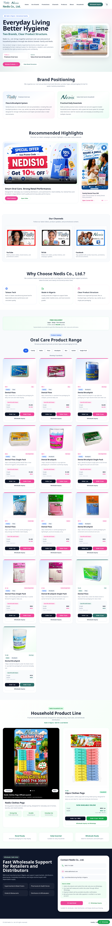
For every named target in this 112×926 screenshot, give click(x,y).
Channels (55, 4)
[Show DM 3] (105, 200)
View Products (11, 198)
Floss (48, 350)
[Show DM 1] (102, 200)
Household (80, 4)
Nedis (41, 350)
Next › (55, 790)
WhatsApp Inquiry (96, 903)
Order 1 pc (12, 414)
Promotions (45, 4)
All (26, 350)
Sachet (74, 350)
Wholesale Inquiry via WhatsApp (86, 823)
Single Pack (83, 350)
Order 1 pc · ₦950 (75, 818)
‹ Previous (8, 790)
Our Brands (35, 4)
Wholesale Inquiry (95, 4)
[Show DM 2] (103, 200)
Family (33, 350)
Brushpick (58, 350)
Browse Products (10, 64)
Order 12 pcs (27, 414)
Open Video (24, 198)
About (72, 4)
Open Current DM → (88, 200)
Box (66, 350)
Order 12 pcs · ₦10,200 (96, 818)
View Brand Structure (30, 64)
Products (64, 4)
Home (27, 4)
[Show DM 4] (106, 200)
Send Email (72, 903)
